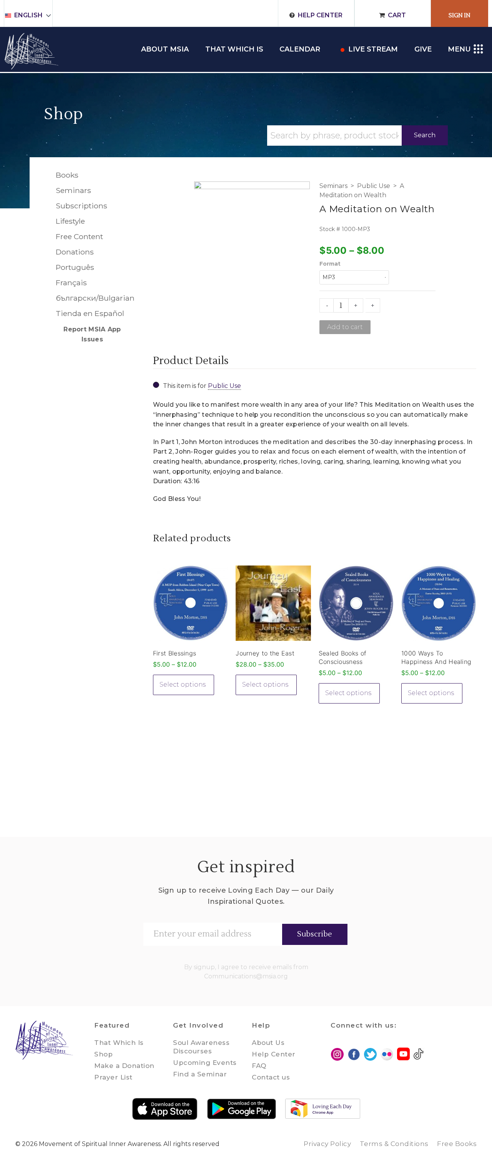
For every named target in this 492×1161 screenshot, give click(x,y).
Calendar (299, 49)
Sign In (459, 15)
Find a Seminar (200, 1074)
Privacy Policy (327, 1144)
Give (423, 49)
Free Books (457, 1144)
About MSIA (165, 49)
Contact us (271, 1077)
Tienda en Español (90, 313)
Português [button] (75, 267)
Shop (63, 114)
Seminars (333, 186)
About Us (268, 1042)
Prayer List (113, 1077)
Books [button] (67, 175)
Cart (397, 15)
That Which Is (119, 1042)
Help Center (320, 15)
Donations (75, 251)
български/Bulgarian (92, 298)
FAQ (259, 1066)
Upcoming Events (205, 1062)
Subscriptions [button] (81, 205)
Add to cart (345, 327)
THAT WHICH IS (234, 49)
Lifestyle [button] (70, 221)
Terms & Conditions (394, 1144)
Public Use (373, 186)
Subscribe (314, 934)
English (28, 15)
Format (330, 263)
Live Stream (373, 49)
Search (424, 135)
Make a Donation (124, 1066)
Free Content (79, 236)
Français (71, 282)
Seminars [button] (73, 190)
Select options (183, 684)
